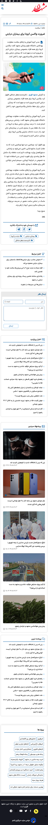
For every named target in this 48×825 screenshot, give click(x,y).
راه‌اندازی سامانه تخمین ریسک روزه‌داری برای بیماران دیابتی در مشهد (24, 278)
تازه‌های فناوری (38, 749)
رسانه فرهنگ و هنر (22, 754)
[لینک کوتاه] (10, 24)
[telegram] (18, 229)
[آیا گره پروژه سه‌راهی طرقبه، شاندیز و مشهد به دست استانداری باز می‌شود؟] (24, 567)
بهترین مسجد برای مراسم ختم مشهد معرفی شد (26, 787)
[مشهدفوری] (39, 7)
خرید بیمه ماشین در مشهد (34, 759)
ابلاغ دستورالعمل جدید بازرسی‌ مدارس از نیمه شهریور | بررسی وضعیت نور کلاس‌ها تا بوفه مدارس (24, 360)
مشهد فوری (33, 94)
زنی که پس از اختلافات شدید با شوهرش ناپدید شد (25, 345)
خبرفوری (40, 739)
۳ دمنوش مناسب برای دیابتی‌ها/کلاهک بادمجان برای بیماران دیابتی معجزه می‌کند (24, 262)
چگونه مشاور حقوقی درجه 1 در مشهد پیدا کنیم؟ (27, 764)
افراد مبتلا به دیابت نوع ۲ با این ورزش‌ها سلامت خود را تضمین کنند (23, 270)
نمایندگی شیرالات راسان (35, 775)
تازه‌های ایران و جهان (22, 744)
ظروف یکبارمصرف (17, 759)
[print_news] (4, 24)
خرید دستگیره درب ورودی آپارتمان (21, 770)
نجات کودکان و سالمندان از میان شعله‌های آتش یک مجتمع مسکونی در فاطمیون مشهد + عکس (25, 389)
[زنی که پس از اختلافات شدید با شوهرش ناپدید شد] (24, 445)
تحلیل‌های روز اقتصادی (28, 739)
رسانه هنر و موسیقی (36, 754)
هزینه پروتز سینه (37, 780)
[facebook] (24, 229)
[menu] (2, 5)
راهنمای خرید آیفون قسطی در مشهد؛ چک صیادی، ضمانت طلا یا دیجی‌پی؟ (23, 381)
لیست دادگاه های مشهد (17, 775)
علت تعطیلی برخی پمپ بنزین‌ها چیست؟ (28, 396)
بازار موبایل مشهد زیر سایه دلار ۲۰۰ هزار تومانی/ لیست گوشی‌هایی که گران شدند (24, 352)
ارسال (11, 326)
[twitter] (29, 229)
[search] (2, 8)
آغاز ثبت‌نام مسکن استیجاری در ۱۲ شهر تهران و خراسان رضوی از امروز (24, 411)
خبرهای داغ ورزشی (37, 744)
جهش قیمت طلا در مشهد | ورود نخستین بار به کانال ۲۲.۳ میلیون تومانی (22, 402)
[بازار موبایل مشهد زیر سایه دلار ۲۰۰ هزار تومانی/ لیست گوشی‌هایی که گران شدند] (24, 484)
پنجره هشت (39, 770)
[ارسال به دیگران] (7, 24)
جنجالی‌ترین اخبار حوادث (23, 749)
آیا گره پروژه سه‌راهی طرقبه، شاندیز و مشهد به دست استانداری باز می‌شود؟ (25, 368)
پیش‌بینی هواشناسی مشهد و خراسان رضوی (28, 375)
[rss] (21, 1)
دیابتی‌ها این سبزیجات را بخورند (31, 284)
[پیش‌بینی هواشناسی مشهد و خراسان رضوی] (24, 609)
